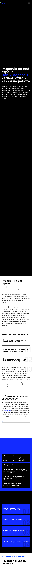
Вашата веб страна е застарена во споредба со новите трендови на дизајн (14, 458)
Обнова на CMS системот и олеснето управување (15, 350)
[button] (29, 3)
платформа (7, 410)
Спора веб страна (11, 465)
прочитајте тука (14, 419)
